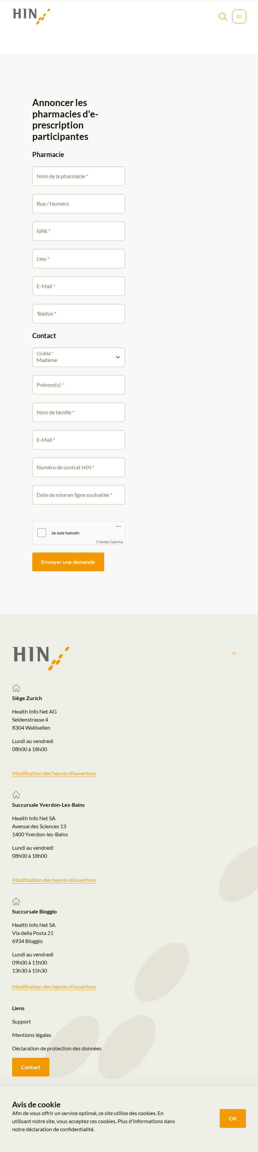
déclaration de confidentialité (59, 1129)
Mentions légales (31, 1035)
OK (233, 1118)
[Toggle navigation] (239, 16)
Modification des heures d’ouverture (54, 773)
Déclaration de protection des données (56, 1048)
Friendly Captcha (109, 542)
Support (21, 1021)
